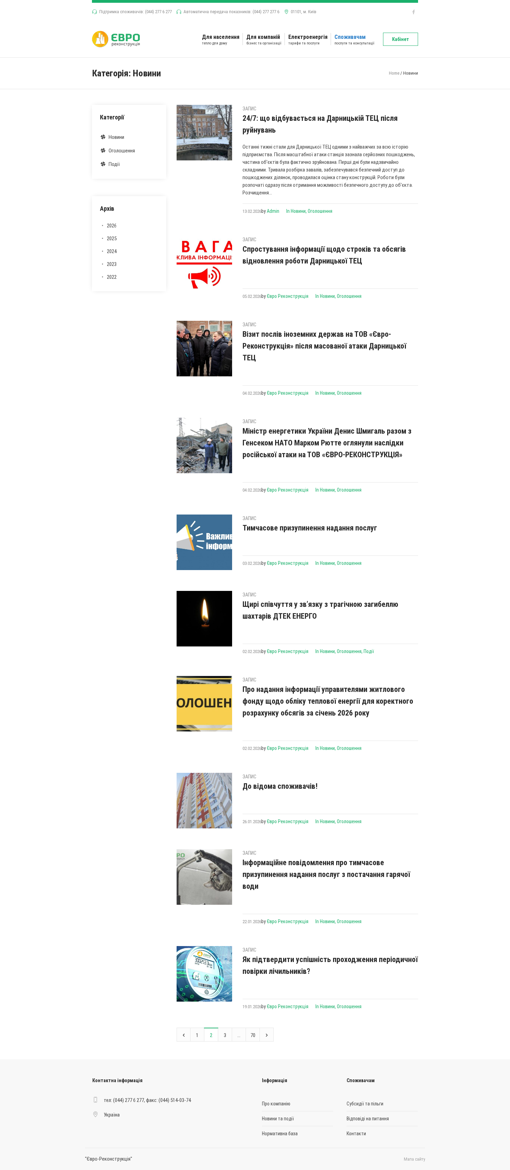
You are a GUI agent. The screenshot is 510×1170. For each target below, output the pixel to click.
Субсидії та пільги (365, 1103)
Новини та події (278, 1118)
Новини (298, 211)
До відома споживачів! (280, 786)
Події (369, 651)
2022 (112, 277)
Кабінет (400, 39)
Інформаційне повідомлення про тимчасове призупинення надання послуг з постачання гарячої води (326, 874)
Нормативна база (280, 1133)
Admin (273, 211)
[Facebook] (413, 12)
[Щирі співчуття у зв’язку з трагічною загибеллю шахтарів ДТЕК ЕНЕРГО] (204, 618)
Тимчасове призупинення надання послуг (310, 528)
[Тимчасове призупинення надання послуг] (204, 542)
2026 (112, 226)
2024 (112, 251)
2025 (112, 238)
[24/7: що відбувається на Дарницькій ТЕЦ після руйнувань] (204, 132)
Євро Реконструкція (287, 296)
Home (394, 73)
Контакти (356, 1133)
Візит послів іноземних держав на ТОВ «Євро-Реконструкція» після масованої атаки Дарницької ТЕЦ (324, 346)
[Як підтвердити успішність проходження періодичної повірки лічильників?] (204, 974)
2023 (112, 264)
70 (252, 1035)
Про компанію (276, 1103)
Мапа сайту (414, 1159)
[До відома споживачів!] (204, 800)
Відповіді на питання (368, 1118)
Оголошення (320, 211)
